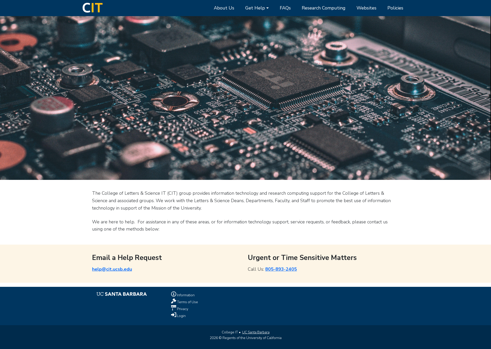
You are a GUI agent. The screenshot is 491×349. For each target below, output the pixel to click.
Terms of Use (187, 301)
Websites (366, 8)
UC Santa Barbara (256, 332)
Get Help (255, 8)
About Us (224, 8)
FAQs (285, 8)
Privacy (182, 308)
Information (185, 295)
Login (181, 315)
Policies (395, 8)
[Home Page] (92, 7)
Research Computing (323, 8)
